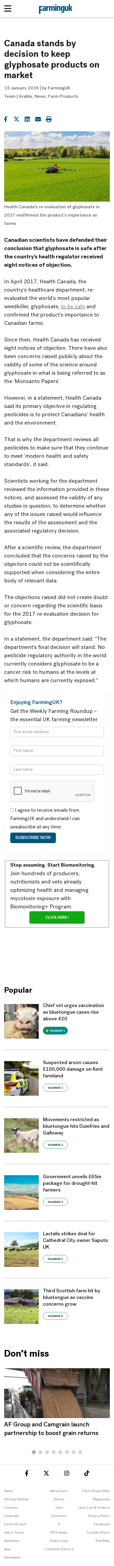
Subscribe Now (33, 838)
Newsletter (12, 1557)
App (7, 1549)
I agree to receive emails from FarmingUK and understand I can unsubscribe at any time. (45, 819)
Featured (11, 1516)
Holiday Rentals (16, 1499)
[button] (34, 1452)
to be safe (73, 307)
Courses (10, 1507)
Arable (25, 96)
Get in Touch (14, 1532)
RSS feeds (58, 1532)
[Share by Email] (38, 119)
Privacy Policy (99, 1516)
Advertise (11, 1541)
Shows (58, 1499)
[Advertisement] (57, 953)
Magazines (101, 1499)
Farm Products (63, 96)
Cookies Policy (98, 1532)
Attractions (59, 1491)
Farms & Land (15, 1524)
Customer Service (59, 1549)
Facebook (102, 1524)
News (40, 96)
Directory (58, 1516)
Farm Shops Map (96, 1491)
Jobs (59, 1507)
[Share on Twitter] (16, 119)
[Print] (49, 119)
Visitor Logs (59, 1541)
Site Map (102, 1541)
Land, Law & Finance (94, 1507)
